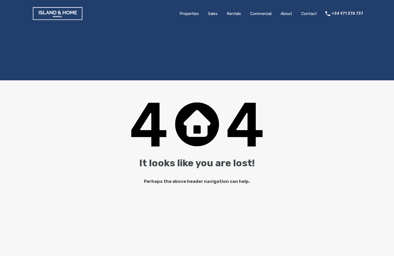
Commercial (261, 13)
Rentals (234, 13)
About (286, 13)
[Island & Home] (57, 19)
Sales (213, 13)
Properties (189, 13)
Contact (309, 13)
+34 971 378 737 (347, 14)
